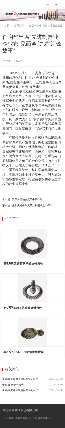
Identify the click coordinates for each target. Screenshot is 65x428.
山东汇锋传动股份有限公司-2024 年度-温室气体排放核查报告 (23, 390)
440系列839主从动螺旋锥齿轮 (22, 307)
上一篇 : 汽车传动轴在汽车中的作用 (22, 199)
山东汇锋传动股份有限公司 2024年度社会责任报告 (23, 379)
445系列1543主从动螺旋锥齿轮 (23, 351)
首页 (6, 25)
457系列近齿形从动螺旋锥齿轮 (23, 263)
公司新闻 (19, 25)
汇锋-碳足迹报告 (14, 384)
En (56, 4)
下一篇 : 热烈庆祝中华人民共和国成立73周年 (27, 205)
